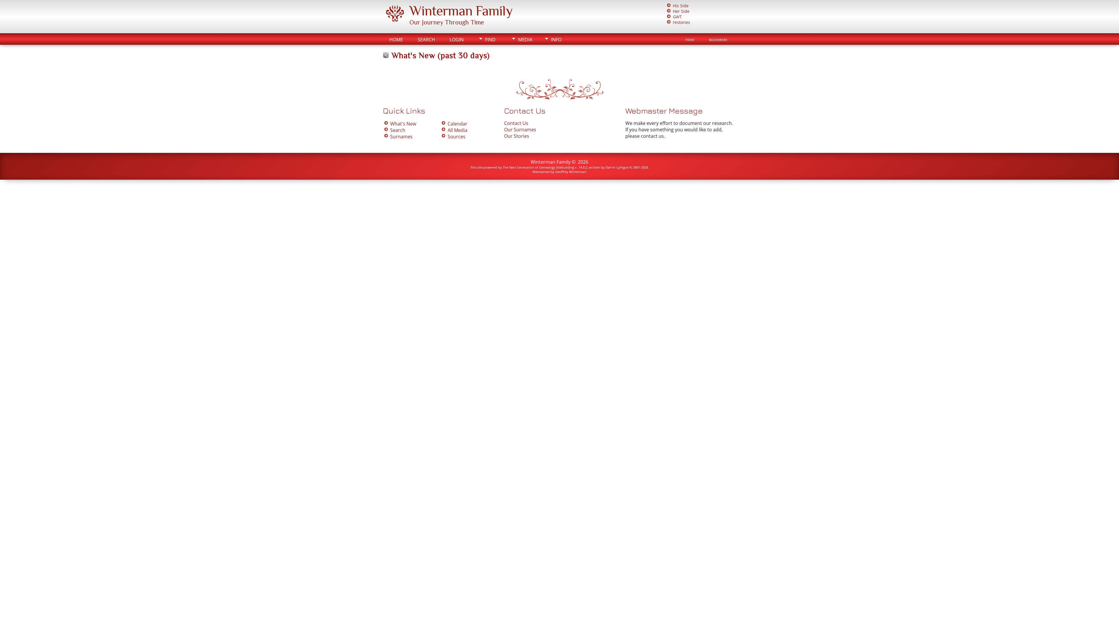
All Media (457, 130)
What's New (403, 124)
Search (426, 39)
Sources (456, 136)
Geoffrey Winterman (570, 171)
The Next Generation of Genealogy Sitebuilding (538, 167)
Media (525, 39)
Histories (681, 22)
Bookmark (718, 40)
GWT (677, 17)
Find (490, 39)
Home (396, 39)
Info (556, 39)
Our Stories (516, 136)
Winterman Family (461, 11)
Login (457, 39)
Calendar (457, 124)
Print (689, 40)
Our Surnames (520, 129)
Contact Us (516, 123)
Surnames (401, 136)
